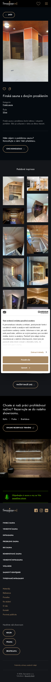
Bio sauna (7, 547)
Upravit (24, 368)
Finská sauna (8, 105)
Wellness (7, 566)
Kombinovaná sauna (12, 554)
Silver (5, 112)
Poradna (6, 597)
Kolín (5, 419)
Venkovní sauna (10, 529)
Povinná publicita (10, 615)
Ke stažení (7, 602)
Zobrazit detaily (37, 352)
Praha (14, 419)
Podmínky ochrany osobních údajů (25, 665)
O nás (5, 606)
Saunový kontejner (12, 572)
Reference (7, 593)
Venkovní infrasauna (13, 560)
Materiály (6, 589)
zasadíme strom (19, 498)
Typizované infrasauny (13, 578)
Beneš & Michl (29, 676)
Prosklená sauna (11, 541)
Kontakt (6, 610)
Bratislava (25, 419)
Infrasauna (8, 535)
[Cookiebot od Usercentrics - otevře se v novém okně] (38, 312)
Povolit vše (25, 360)
